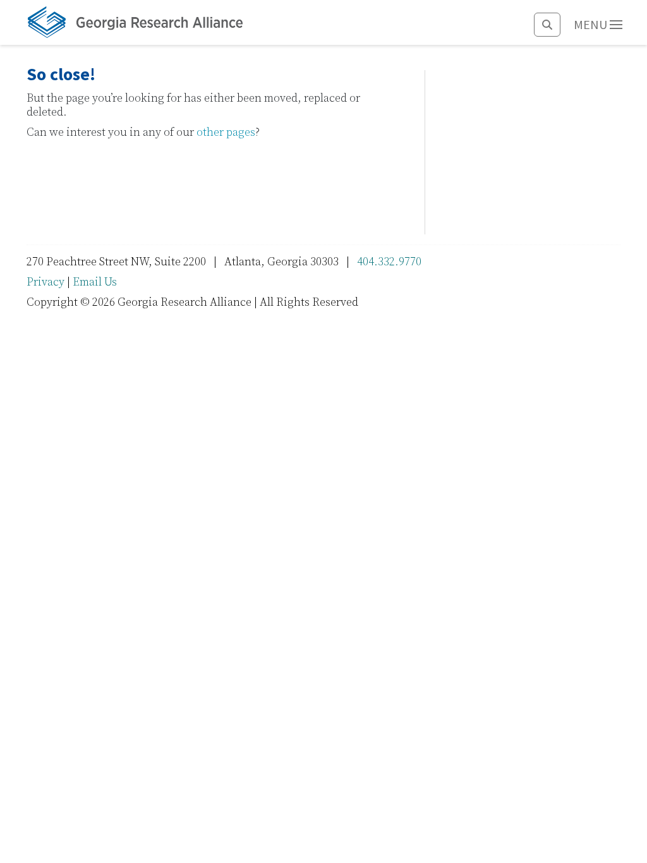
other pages (226, 132)
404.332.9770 (389, 262)
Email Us (95, 282)
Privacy (45, 282)
